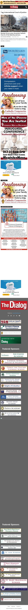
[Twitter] (17, 315)
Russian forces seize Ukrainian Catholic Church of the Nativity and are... (13, 34)
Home (2, 10)
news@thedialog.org (16, 313)
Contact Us (18, 606)
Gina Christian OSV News (6, 36)
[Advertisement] (14, 265)
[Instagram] (11, 315)
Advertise (13, 606)
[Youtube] (19, 315)
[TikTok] (14, 315)
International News (4, 31)
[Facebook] (8, 315)
